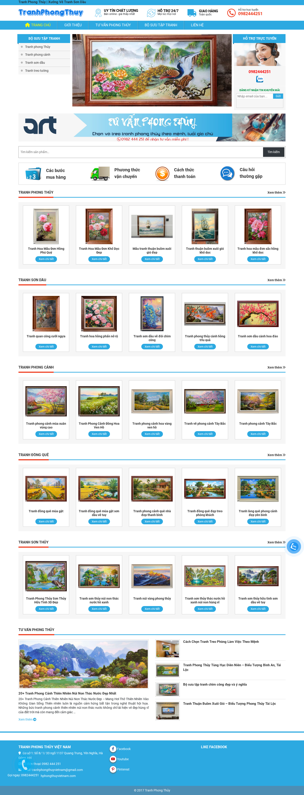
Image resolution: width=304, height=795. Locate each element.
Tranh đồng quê (33, 455)
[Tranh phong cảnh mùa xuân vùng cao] (46, 401)
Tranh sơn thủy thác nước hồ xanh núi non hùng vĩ (205, 600)
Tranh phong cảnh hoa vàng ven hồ (152, 425)
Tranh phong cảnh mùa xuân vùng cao (46, 425)
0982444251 (250, 13)
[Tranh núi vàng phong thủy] (152, 576)
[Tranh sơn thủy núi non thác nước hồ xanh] (99, 576)
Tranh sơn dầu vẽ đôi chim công (152, 338)
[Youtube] (113, 759)
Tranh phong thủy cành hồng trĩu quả (205, 338)
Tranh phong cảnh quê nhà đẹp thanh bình (152, 513)
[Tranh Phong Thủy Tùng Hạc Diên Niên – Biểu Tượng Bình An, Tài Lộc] (167, 670)
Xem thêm (275, 192)
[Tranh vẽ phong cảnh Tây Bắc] (205, 401)
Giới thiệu (73, 25)
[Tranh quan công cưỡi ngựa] (46, 313)
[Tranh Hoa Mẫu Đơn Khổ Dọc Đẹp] (99, 226)
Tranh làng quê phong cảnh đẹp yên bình (258, 513)
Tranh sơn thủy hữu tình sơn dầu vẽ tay (258, 600)
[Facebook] (113, 749)
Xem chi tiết (46, 259)
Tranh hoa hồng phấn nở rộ (99, 336)
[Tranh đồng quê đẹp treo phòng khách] (205, 488)
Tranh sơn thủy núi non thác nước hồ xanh (99, 600)
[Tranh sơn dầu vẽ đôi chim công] (152, 313)
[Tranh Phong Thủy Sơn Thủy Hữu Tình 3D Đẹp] (46, 576)
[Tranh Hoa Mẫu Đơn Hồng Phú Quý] (46, 226)
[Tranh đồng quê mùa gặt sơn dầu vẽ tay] (99, 488)
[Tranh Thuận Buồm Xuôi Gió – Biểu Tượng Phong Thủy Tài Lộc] (167, 710)
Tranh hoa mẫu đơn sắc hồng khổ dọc (257, 250)
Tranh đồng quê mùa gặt (46, 511)
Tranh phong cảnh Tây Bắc (258, 423)
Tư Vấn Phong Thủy (113, 25)
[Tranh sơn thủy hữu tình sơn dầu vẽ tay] (258, 576)
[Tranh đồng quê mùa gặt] (46, 488)
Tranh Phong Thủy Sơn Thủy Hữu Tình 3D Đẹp (46, 600)
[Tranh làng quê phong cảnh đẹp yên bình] (258, 488)
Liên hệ (197, 25)
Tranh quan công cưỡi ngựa (46, 336)
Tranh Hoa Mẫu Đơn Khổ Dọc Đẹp (99, 250)
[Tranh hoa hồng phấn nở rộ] (99, 313)
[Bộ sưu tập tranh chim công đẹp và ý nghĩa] (167, 689)
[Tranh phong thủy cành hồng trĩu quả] (205, 313)
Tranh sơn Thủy (33, 542)
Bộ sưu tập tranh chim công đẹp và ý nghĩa (215, 684)
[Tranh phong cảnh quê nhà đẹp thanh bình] (152, 488)
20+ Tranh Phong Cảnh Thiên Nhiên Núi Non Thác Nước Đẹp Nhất (67, 693)
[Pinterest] (113, 769)
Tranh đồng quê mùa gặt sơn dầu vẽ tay (99, 513)
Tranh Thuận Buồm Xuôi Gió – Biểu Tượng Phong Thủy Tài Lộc (229, 704)
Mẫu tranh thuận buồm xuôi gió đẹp (152, 250)
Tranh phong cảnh (37, 54)
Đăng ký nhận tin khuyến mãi (259, 90)
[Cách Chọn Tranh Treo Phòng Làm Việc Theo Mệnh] (167, 648)
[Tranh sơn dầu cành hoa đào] (258, 313)
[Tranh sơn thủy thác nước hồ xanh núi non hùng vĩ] (205, 576)
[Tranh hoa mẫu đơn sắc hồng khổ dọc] (258, 226)
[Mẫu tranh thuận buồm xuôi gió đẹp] (152, 226)
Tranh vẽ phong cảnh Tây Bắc (205, 423)
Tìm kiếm (274, 152)
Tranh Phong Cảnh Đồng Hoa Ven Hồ (99, 425)
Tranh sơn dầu (35, 62)
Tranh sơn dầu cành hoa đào (258, 336)
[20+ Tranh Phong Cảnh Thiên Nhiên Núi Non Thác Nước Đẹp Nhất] (83, 664)
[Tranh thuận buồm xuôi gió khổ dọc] (205, 226)
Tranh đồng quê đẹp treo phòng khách (205, 513)
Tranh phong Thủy (37, 47)
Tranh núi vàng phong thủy (152, 598)
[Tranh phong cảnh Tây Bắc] (258, 401)
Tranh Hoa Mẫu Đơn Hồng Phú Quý (46, 250)
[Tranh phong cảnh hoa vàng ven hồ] (152, 401)
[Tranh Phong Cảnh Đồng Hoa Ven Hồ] (99, 401)
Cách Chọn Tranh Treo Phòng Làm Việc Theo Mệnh (221, 642)
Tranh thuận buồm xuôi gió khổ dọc (205, 250)
